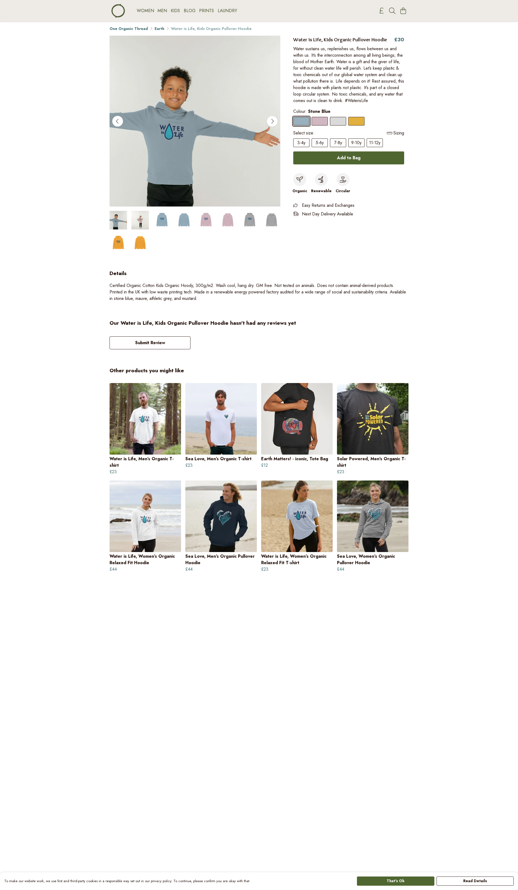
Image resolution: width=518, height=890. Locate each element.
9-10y (356, 143)
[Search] (392, 10)
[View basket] (403, 10)
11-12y (374, 143)
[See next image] (272, 121)
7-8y (338, 143)
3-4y (301, 143)
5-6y (320, 143)
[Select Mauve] (320, 121)
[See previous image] (117, 121)
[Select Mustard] (356, 121)
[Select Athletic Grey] (338, 121)
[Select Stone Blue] (301, 121)
